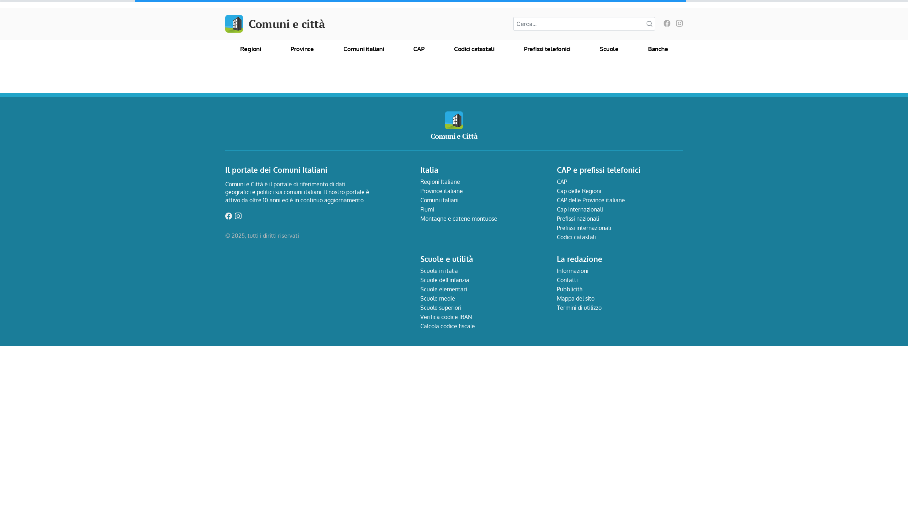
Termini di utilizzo (579, 307)
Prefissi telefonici (547, 49)
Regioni (250, 49)
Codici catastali (474, 49)
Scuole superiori (440, 307)
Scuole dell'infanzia (444, 280)
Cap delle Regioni (579, 190)
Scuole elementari (443, 289)
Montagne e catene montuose (458, 218)
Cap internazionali (580, 209)
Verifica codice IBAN (446, 316)
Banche (658, 49)
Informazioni (572, 270)
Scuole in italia (439, 270)
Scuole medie (437, 298)
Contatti (567, 280)
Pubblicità (570, 289)
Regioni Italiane (440, 181)
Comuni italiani (363, 49)
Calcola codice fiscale (447, 326)
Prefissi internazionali (584, 227)
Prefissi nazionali (578, 218)
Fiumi (427, 209)
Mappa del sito (575, 298)
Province (302, 49)
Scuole (609, 49)
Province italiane (441, 190)
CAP (418, 49)
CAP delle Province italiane (591, 200)
